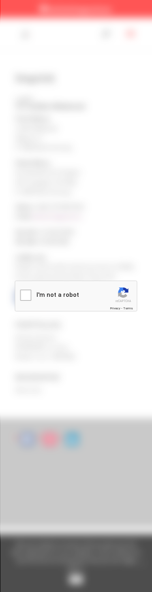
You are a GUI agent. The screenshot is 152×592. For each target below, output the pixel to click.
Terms (128, 308)
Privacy (115, 308)
